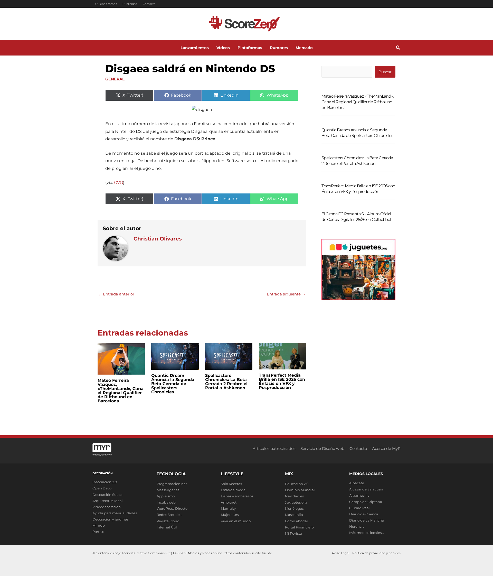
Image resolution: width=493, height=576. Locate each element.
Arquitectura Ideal (107, 501)
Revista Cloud (168, 521)
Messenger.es (168, 490)
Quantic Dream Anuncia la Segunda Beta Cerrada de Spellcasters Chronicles (172, 383)
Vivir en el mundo (236, 521)
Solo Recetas (231, 484)
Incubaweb (166, 502)
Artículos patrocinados (274, 448)
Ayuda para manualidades (114, 513)
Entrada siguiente (286, 294)
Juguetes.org (296, 502)
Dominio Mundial (300, 490)
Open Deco (101, 488)
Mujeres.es (230, 515)
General (115, 79)
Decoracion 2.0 (104, 482)
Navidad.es (294, 496)
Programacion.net (172, 484)
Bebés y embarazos (237, 496)
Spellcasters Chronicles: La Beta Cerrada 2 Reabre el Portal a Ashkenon (226, 381)
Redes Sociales (169, 515)
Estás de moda (233, 490)
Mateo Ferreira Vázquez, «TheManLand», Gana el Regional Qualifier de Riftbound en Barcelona (121, 390)
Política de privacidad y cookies (376, 553)
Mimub (98, 525)
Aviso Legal (340, 553)
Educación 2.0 (297, 484)
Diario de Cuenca (363, 514)
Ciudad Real (359, 508)
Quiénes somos (106, 4)
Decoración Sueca (107, 495)
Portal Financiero (299, 527)
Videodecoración (106, 507)
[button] (398, 48)
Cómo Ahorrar (296, 521)
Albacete (356, 483)
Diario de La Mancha (366, 520)
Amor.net (228, 502)
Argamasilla (359, 495)
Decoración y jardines (110, 519)
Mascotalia (294, 515)
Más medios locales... (366, 533)
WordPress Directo (172, 508)
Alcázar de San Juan (366, 489)
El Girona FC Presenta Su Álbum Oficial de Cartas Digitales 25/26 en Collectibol (356, 216)
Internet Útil (167, 527)
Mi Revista (293, 533)
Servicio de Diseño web (322, 448)
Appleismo (166, 496)
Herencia (357, 526)
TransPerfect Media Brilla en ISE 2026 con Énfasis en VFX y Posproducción (282, 381)
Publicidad (129, 4)
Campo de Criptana (365, 502)
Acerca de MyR (386, 448)
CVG (118, 182)
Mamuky (228, 508)
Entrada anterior (116, 294)
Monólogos (294, 508)
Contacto (149, 4)
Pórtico (98, 531)
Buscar (385, 71)
